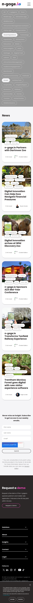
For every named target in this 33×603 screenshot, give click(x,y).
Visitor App (8, 30)
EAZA (19, 48)
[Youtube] (20, 571)
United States (19, 98)
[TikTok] (24, 571)
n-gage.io (13, 12)
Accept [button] (12, 599)
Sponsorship (8, 94)
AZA (14, 58)
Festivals (25, 76)
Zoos (22, 12)
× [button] (29, 585)
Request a (13, 488)
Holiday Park (16, 80)
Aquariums (8, 39)
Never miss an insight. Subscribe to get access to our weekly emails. (16, 418)
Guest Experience (10, 35)
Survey (19, 94)
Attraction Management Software (16, 26)
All (4, 12)
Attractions (20, 39)
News (6, 115)
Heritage (7, 53)
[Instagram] (12, 571)
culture (6, 58)
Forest (6, 80)
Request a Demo (11, 506)
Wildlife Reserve (9, 103)
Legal (4, 557)
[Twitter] (4, 571)
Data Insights (8, 48)
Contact (5, 549)
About (4, 535)
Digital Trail (18, 53)
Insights (5, 542)
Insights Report (21, 85)
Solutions (5, 527)
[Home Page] (11, 4)
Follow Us (5, 566)
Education (7, 44)
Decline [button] (20, 599)
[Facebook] (16, 571)
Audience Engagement (12, 67)
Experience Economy (11, 76)
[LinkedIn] (8, 571)
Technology (24, 35)
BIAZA (17, 44)
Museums (7, 89)
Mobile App (8, 17)
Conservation (21, 30)
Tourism (7, 98)
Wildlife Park (8, 21)
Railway (17, 89)
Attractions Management (13, 62)
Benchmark (8, 71)
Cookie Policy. (6, 595)
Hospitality (8, 85)
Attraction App (21, 17)
